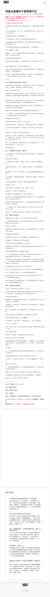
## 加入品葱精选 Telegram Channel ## (16, 20)
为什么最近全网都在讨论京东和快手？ (20, 514)
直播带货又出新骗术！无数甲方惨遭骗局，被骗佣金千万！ (25, 561)
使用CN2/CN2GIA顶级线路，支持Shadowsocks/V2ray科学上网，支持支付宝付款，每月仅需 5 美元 (24, 17)
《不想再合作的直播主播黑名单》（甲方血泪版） (23, 498)
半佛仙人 (9, 14)
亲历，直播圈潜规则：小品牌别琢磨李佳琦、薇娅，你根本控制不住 (25, 529)
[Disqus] (25, 433)
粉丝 (32, 14)
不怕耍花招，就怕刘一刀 (16, 545)
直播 (25, 14)
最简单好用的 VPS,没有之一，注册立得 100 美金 (19, 404)
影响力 (29, 14)
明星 (23, 14)
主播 (27, 14)
